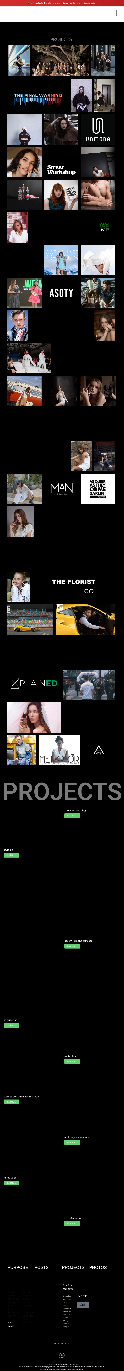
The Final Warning (75, 810)
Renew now (67, 3)
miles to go (10, 1177)
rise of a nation (73, 1218)
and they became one (77, 1137)
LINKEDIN (66, 1344)
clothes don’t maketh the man (21, 1096)
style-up (8, 849)
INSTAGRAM (58, 1344)
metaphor (70, 1056)
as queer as (10, 1020)
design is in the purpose (78, 940)
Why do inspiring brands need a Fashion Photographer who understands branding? (28, 1309)
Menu (117, 8)
